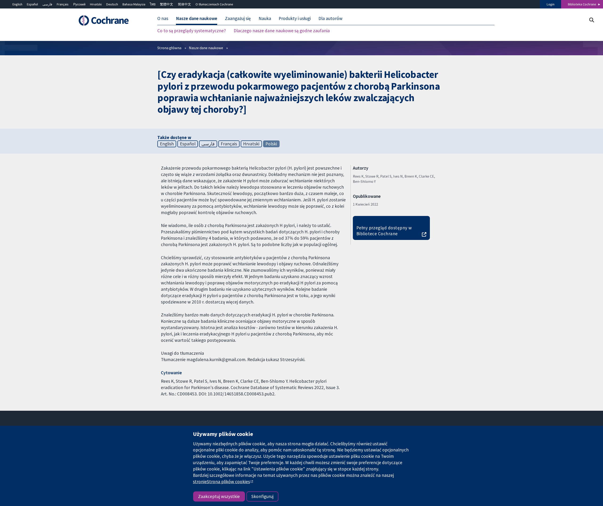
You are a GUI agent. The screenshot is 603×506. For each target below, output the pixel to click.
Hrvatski (96, 4)
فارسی (47, 4)
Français (63, 4)
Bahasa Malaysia (133, 4)
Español (32, 4)
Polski (271, 144)
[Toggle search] (591, 20)
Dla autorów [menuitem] (330, 18)
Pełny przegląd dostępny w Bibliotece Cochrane (384, 230)
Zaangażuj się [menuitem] (238, 18)
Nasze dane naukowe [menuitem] (196, 18)
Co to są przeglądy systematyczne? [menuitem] (191, 30)
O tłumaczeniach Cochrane (214, 4)
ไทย (152, 4)
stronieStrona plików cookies (221, 481)
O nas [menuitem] (162, 18)
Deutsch (112, 4)
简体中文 (184, 4)
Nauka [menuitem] (265, 18)
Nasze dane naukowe (206, 47)
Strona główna (169, 47)
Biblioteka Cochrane (582, 4)
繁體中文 (166, 4)
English (17, 4)
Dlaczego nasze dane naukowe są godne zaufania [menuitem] (282, 30)
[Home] (110, 20)
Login (550, 4)
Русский (79, 4)
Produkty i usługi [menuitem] (295, 18)
